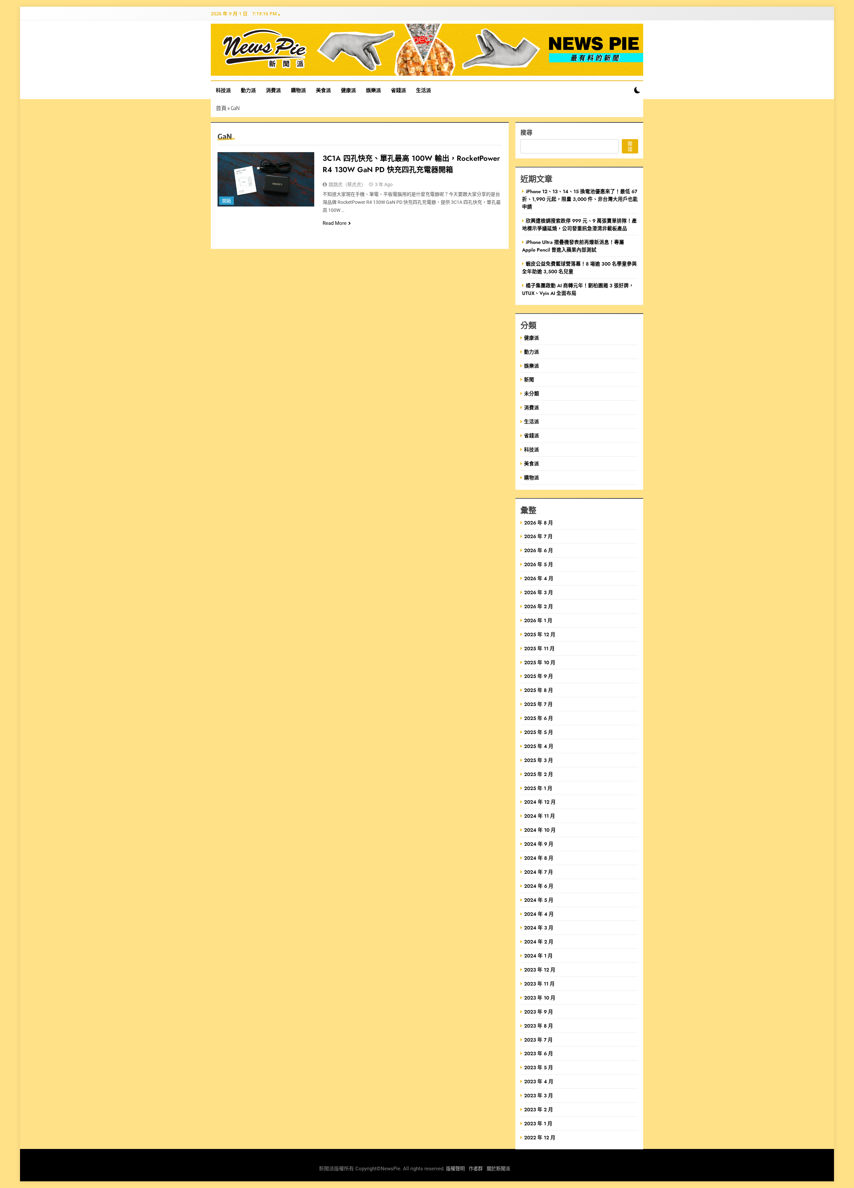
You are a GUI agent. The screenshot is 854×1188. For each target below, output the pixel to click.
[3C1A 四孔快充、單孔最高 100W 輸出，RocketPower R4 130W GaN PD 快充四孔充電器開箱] (266, 179)
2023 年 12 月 (539, 969)
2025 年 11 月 (539, 648)
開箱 (226, 201)
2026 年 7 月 (538, 536)
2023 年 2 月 (538, 1109)
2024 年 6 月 (538, 885)
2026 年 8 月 (538, 522)
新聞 (529, 379)
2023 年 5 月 (538, 1067)
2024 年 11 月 (539, 815)
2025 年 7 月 (538, 704)
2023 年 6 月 (538, 1053)
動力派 (248, 90)
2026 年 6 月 (538, 550)
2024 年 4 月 (539, 913)
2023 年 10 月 (539, 997)
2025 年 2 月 (538, 774)
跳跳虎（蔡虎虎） (347, 184)
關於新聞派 (498, 1169)
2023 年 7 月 (538, 1039)
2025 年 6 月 (538, 718)
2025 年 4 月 (538, 746)
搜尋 (526, 132)
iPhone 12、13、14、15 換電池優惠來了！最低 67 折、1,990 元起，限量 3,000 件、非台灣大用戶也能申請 (580, 199)
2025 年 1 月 (538, 788)
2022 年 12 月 (539, 1137)
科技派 (223, 90)
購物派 (298, 90)
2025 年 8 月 (538, 690)
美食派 (323, 90)
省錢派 (398, 90)
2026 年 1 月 (538, 620)
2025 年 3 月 (538, 760)
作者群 (476, 1169)
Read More (335, 223)
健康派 (348, 90)
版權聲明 (455, 1169)
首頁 (221, 108)
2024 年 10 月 (540, 829)
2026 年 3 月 (538, 592)
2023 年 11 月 (539, 983)
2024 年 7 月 (538, 871)
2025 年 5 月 (538, 732)
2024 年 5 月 (538, 899)
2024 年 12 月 (540, 801)
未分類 (531, 393)
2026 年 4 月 (538, 578)
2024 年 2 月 (538, 941)
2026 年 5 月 (538, 564)
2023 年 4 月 (538, 1081)
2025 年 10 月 (539, 662)
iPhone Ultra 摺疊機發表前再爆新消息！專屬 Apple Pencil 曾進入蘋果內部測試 (573, 246)
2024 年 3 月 (538, 927)
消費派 (273, 90)
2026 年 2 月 (538, 606)
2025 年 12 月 (539, 634)
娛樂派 (373, 90)
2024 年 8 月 (538, 857)
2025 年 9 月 (538, 676)
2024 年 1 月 (538, 955)
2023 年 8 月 (538, 1025)
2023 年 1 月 (538, 1123)
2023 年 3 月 (538, 1095)
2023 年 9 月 (538, 1011)
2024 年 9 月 (538, 843)
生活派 (423, 90)
